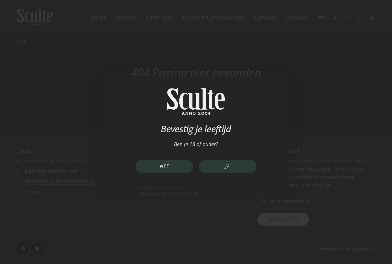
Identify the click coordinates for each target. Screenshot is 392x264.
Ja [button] (227, 166)
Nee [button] (164, 166)
